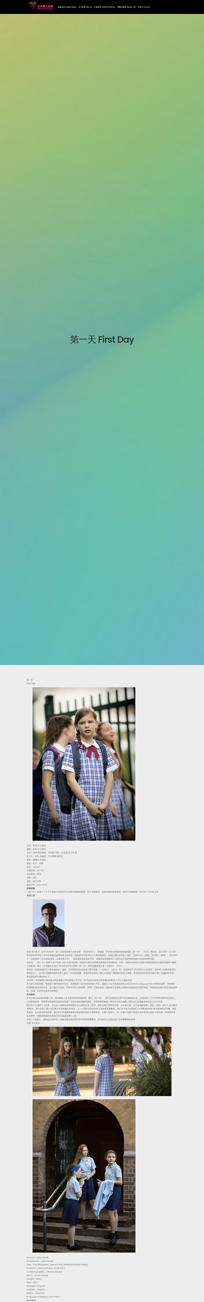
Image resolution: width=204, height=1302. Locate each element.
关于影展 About (85, 7)
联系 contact (144, 7)
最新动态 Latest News (67, 7)
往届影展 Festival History (104, 7)
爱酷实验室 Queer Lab (126, 7)
